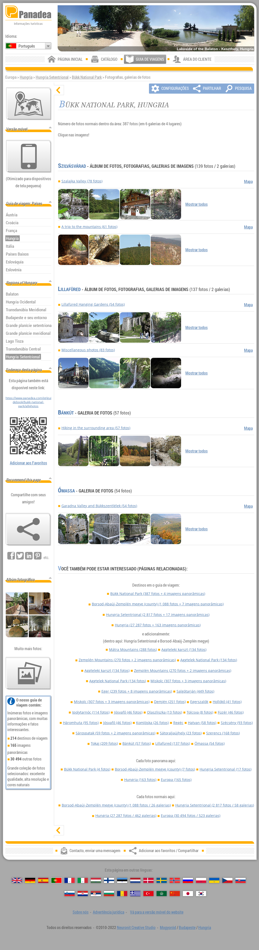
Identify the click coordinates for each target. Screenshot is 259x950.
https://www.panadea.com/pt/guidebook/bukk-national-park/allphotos (28, 402)
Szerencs (223, 733)
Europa (176, 779)
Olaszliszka (164, 712)
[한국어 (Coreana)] (201, 893)
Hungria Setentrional (52, 77)
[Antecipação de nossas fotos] (28, 673)
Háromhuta (81, 722)
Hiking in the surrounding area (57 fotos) (95, 427)
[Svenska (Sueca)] (161, 880)
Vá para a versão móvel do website (156, 912)
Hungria (26, 77)
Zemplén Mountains (127, 659)
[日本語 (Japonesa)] (188, 893)
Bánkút (66, 413)
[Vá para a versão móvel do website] (28, 156)
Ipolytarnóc (91, 712)
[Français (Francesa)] (69, 880)
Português (26, 46)
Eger (136, 691)
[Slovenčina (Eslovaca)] (240, 880)
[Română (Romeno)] (122, 893)
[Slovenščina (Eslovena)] (69, 893)
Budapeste (187, 927)
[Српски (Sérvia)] (96, 893)
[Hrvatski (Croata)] (82, 893)
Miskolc (188, 680)
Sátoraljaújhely (181, 733)
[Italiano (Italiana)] (82, 880)
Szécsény (237, 722)
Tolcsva (200, 712)
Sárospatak (115, 733)
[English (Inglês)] (17, 880)
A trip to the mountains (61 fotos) (89, 226)
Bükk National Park (87, 77)
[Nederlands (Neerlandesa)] (135, 880)
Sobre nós (81, 912)
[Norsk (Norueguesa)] (174, 880)
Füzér (231, 712)
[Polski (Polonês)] (201, 880)
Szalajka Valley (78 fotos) (81, 181)
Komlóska (152, 722)
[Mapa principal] (28, 104)
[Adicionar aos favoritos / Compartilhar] (28, 529)
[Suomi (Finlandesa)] (109, 880)
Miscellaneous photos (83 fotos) (88, 349)
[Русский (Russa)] (188, 880)
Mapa (248, 181)
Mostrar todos (196, 204)
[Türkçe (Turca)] (148, 893)
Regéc (178, 722)
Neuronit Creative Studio (136, 927)
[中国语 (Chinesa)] (174, 893)
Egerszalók (199, 701)
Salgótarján (195, 691)
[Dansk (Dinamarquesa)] (148, 880)
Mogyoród (168, 927)
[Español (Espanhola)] (43, 880)
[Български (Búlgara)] (109, 893)
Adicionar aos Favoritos (28, 463)
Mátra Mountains (133, 649)
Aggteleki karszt (183, 649)
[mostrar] (59, 830)
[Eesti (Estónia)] (122, 880)
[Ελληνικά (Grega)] (135, 893)
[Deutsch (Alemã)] (30, 880)
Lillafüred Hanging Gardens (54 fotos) (93, 304)
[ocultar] (59, 90)
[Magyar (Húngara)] (96, 880)
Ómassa (66, 491)
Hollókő (227, 701)
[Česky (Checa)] (227, 880)
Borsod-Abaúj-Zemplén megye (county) (158, 604)
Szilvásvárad (72, 166)
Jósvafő (128, 712)
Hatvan (202, 722)
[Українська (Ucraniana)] (214, 880)
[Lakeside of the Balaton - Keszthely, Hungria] (156, 28)
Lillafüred (69, 289)
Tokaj (104, 743)
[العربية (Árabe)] (161, 893)
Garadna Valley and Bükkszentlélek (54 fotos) (99, 505)
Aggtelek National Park (208, 659)
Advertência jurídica (108, 912)
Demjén (170, 701)
